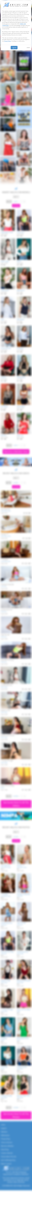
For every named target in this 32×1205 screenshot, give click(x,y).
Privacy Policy (7, 41)
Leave (28, 47)
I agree (14, 48)
